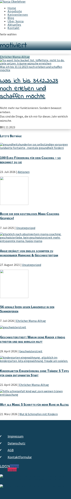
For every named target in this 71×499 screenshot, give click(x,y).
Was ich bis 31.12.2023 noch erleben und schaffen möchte (31, 68)
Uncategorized (25, 228)
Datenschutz (16, 443)
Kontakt (14, 28)
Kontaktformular (20, 457)
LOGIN (5, 466)
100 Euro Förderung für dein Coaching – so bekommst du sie (30, 159)
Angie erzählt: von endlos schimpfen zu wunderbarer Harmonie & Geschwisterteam (29, 252)
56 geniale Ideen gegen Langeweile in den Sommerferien (27, 308)
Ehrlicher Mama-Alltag (15, 57)
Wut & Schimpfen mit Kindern (38, 414)
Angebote (15, 11)
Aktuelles (14, 25)
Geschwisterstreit (30, 351)
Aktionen (24, 172)
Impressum (15, 436)
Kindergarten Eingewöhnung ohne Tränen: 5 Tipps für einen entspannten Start (34, 372)
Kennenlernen (18, 15)
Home (12, 8)
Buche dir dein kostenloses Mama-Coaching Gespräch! (29, 215)
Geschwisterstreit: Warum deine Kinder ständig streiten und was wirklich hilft (32, 339)
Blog (11, 18)
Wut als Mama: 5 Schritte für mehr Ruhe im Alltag (34, 404)
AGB (11, 450)
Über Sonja (16, 21)
